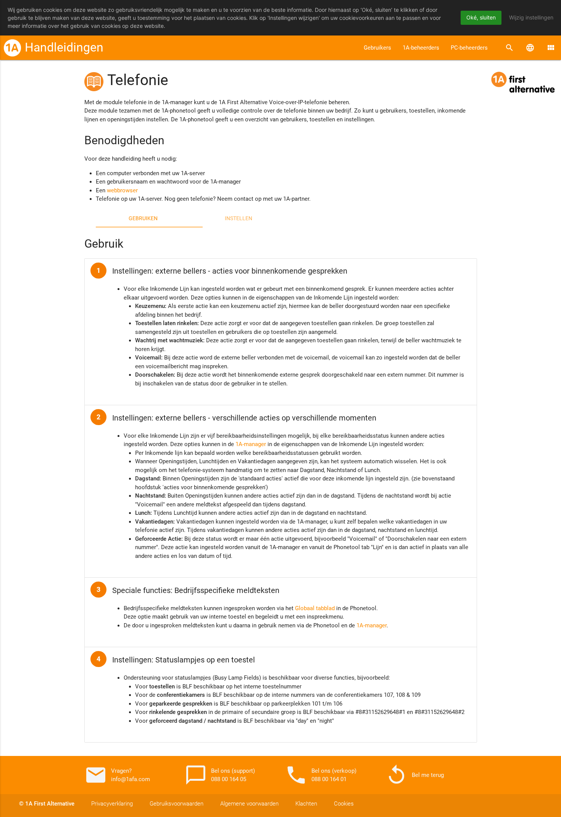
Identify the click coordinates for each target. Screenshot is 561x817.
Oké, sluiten (481, 17)
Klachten (306, 803)
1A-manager (250, 444)
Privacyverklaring (112, 803)
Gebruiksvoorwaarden (176, 803)
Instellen (238, 218)
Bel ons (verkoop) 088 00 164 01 (320, 775)
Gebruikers (377, 47)
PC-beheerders (469, 47)
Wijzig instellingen (531, 17)
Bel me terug (414, 775)
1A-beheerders (421, 47)
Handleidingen (64, 47)
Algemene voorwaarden (249, 803)
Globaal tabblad (315, 608)
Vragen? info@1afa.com (117, 775)
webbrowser (122, 190)
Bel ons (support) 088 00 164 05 (219, 775)
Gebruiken (143, 218)
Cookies (344, 803)
